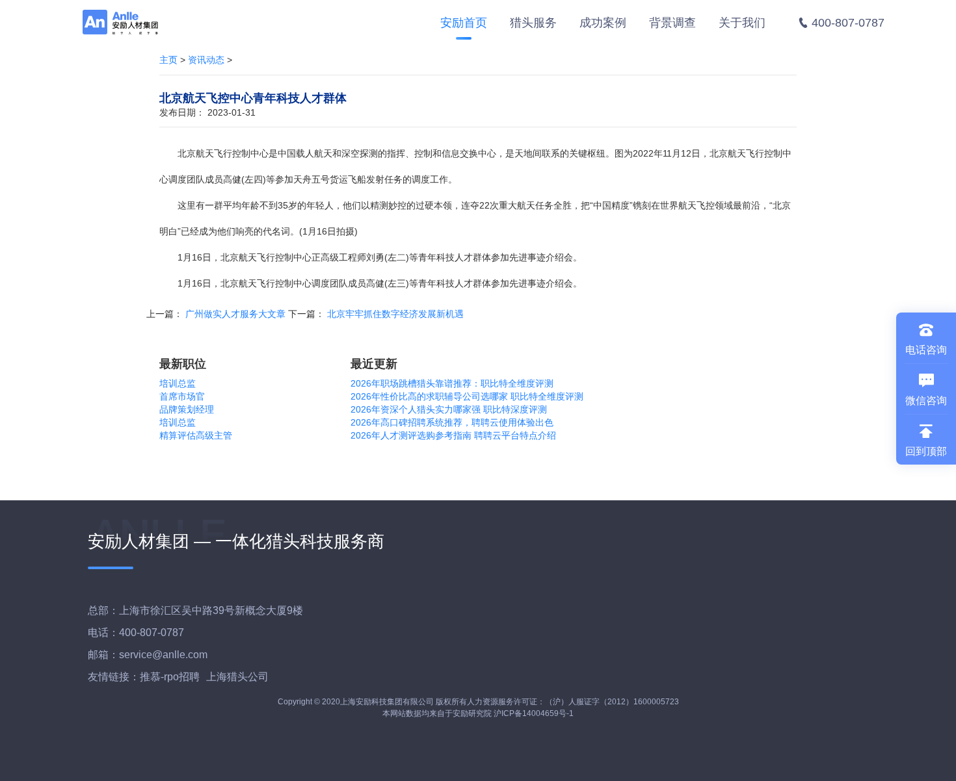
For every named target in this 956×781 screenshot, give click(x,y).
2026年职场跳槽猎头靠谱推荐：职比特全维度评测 (452, 383)
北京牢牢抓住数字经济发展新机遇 (395, 314)
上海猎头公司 (237, 676)
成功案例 (602, 22)
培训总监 (177, 383)
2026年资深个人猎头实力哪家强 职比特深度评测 (449, 409)
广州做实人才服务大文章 (235, 314)
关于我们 (742, 22)
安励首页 (463, 22)
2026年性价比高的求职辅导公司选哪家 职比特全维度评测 (467, 396)
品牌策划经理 (186, 409)
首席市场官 (182, 396)
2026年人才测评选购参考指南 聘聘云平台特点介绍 (453, 435)
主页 (168, 60)
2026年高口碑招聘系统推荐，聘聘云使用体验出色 (452, 422)
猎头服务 (533, 22)
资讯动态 (206, 60)
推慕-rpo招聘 (170, 676)
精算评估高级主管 (195, 435)
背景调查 (672, 22)
